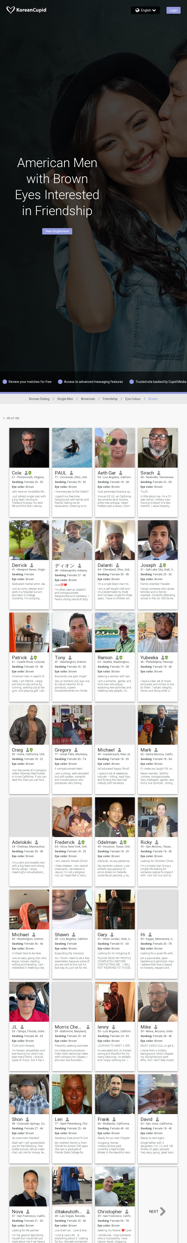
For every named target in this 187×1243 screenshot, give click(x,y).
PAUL (61, 473)
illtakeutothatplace (69, 1211)
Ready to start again (152, 1138)
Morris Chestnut (69, 1027)
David (146, 1119)
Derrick (19, 565)
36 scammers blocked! (25, 1138)
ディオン (65, 565)
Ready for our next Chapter (114, 1138)
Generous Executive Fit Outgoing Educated (72, 1138)
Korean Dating (39, 399)
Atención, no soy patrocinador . (115, 861)
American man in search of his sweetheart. (29, 676)
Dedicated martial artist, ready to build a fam (29, 584)
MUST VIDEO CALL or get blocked (157, 1045)
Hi (142, 934)
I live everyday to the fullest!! (72, 491)
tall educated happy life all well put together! (115, 768)
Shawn (62, 934)
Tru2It (144, 491)
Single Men (65, 399)
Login (173, 10)
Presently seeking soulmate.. (72, 1045)
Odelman (107, 842)
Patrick (19, 657)
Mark (145, 750)
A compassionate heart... (69, 768)
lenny (103, 1027)
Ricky (146, 842)
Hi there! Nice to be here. (27, 953)
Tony (60, 657)
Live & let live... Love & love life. (72, 1230)
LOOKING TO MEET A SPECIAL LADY (115, 1045)
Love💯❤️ (61, 585)
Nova (17, 1211)
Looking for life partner (25, 1230)
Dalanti (105, 565)
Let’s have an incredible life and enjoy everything (29, 491)
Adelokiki (22, 842)
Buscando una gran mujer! (71, 676)
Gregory (63, 750)
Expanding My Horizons (69, 953)
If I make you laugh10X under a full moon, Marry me (157, 768)
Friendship (110, 399)
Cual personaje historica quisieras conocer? (115, 491)
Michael (106, 750)
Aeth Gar (107, 473)
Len (58, 1119)
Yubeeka (149, 657)
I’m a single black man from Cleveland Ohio (115, 584)
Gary (102, 934)
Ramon (105, 657)
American (88, 399)
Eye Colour (133, 399)
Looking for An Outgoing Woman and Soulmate (115, 953)
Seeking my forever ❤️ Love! (115, 1230)
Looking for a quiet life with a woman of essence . (157, 953)
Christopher (110, 1211)
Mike (145, 1027)
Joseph (148, 565)
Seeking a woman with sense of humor (115, 676)
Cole (16, 473)
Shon (17, 1119)
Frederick (65, 842)
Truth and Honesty (23, 1045)
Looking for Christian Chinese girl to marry (157, 861)
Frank (103, 1119)
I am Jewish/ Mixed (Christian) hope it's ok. (72, 861)
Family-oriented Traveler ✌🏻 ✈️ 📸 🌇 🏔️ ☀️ (157, 584)
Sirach (147, 473)
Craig (17, 750)
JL (14, 1027)
